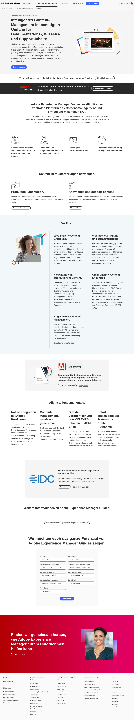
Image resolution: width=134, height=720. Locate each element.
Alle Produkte (34, 683)
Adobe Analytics (34, 686)
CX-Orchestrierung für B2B (11, 700)
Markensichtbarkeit (8, 697)
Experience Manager (36, 706)
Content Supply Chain (9, 694)
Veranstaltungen (116, 690)
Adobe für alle (116, 707)
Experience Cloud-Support (92, 690)
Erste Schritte (93, 3)
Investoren (115, 698)
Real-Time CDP (34, 714)
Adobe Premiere (62, 703)
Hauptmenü (27, 3)
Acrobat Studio (34, 697)
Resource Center (89, 681)
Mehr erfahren (75, 208)
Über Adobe (115, 681)
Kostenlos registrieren (102, 88)
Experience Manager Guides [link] (47, 3)
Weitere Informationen (21, 208)
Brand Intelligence (35, 700)
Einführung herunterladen (64, 343)
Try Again (67, 583)
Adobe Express (34, 689)
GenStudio (33, 712)
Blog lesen (83, 386)
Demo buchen (19, 67)
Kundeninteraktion (8, 691)
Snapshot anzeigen (81, 487)
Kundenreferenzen (89, 684)
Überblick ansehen (105, 78)
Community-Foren (89, 695)
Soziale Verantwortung (118, 695)
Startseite (4, 8)
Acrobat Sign (34, 695)
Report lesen (64, 487)
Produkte (12, 8)
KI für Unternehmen (8, 703)
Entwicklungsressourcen (91, 698)
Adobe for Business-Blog (91, 687)
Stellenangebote (116, 687)
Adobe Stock (61, 692)
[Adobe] (132, 3)
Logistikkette (115, 701)
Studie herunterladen (67, 386)
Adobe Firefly (61, 689)
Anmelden (124, 3)
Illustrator (60, 697)
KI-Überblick (115, 684)
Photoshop (60, 700)
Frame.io (32, 709)
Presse (114, 693)
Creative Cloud (34, 703)
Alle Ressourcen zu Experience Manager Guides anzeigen (67, 523)
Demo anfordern (8, 681)
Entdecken (64, 3)
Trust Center (115, 704)
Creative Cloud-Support (91, 693)
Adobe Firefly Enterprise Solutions (40, 692)
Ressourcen (77, 3)
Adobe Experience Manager (25, 8)
